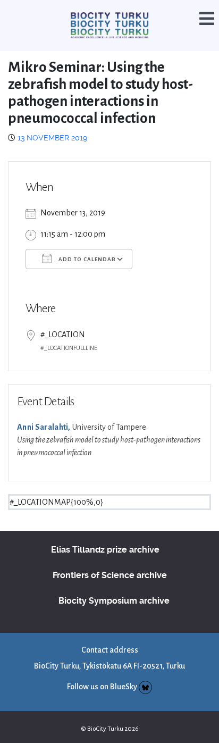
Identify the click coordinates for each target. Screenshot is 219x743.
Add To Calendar (86, 246)
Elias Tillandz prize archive (105, 536)
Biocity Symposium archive (114, 587)
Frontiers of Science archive (110, 562)
